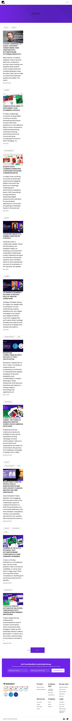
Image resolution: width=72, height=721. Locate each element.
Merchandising (61, 694)
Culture (49, 702)
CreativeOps (7, 217)
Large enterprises (51, 694)
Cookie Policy (61, 702)
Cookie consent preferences (62, 712)
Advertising (7, 528)
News (19, 336)
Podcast (38, 708)
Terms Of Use (61, 706)
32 (30, 650)
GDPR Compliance (62, 708)
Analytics (6, 27)
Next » (37, 650)
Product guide (39, 706)
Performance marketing (63, 687)
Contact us (50, 706)
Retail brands (50, 692)
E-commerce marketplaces (50, 690)
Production (14, 27)
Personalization (62, 689)
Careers (49, 704)
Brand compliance (62, 691)
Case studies (39, 702)
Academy (38, 704)
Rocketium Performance (41, 689)
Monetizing (61, 696)
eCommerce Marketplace (9, 150)
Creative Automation (8, 401)
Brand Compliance (16, 528)
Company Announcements (9, 336)
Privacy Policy (61, 704)
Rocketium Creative (40, 687)
